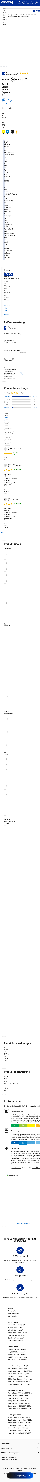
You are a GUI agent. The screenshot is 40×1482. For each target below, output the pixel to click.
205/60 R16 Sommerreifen (17, 1349)
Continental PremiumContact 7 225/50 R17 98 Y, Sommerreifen (20, 1425)
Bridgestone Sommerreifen (17, 1333)
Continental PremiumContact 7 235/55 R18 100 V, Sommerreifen (20, 1428)
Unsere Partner (7, 1448)
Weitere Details (20, 373)
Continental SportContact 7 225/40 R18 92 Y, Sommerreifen (20, 1420)
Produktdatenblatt (23, 1223)
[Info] (6, 555)
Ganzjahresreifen (14, 1313)
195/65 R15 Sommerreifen (17, 1352)
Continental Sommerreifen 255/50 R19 (20, 1371)
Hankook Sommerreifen (16, 1335)
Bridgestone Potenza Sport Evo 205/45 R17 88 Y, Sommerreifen (20, 1423)
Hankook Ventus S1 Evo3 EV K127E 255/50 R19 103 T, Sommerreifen (20, 1395)
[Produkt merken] (26, 79)
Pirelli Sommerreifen (15, 1327)
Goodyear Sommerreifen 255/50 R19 (20, 1384)
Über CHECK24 (7, 1444)
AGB (6, 1473)
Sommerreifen (13, 1316)
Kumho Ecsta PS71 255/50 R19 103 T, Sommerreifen (20, 1393)
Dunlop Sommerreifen (15, 1340)
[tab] (1, 66)
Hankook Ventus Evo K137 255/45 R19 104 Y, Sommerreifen (20, 1433)
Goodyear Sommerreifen (16, 1338)
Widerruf (32, 1473)
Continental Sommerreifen (17, 1325)
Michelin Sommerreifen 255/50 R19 (20, 1376)
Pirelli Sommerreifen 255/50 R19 (19, 1374)
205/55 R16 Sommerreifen (17, 1357)
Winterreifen (12, 1311)
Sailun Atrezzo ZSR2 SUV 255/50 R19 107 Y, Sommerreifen (20, 1406)
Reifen (4, 8)
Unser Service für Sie (9, 1459)
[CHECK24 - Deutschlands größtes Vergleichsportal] (7, 2)
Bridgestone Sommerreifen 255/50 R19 (20, 1379)
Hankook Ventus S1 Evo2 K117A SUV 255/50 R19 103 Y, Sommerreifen (20, 1403)
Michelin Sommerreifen (16, 1330)
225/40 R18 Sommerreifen (17, 1354)
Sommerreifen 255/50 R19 (17, 1368)
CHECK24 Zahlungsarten (10, 1453)
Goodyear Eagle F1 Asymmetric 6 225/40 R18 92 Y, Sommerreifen (20, 1417)
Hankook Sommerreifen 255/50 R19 (20, 1381)
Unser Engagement (8, 1457)
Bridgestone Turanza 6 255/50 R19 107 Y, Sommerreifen (20, 1401)
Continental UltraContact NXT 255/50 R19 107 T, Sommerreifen (20, 1409)
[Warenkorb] (27, 3)
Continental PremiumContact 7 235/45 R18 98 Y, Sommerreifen (20, 1430)
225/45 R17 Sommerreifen (17, 1360)
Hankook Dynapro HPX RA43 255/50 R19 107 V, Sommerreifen (20, 1398)
